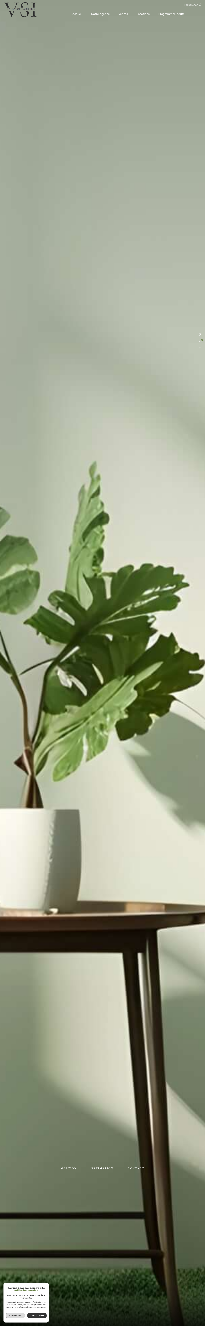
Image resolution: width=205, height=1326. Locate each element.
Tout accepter (37, 1315)
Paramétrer (15, 1315)
